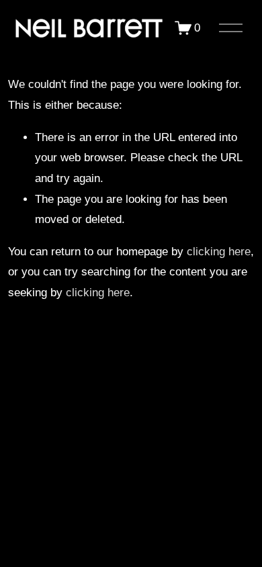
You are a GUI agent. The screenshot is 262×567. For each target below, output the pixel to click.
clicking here (219, 251)
